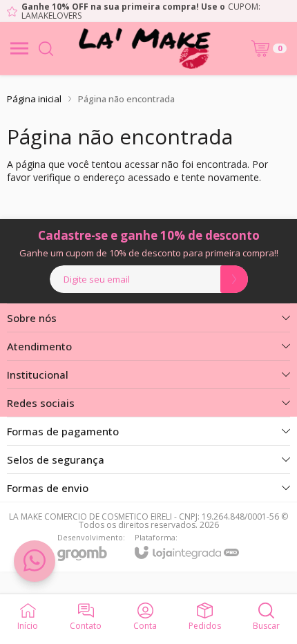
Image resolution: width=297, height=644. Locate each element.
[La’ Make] (144, 48)
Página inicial (34, 99)
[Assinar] (234, 279)
